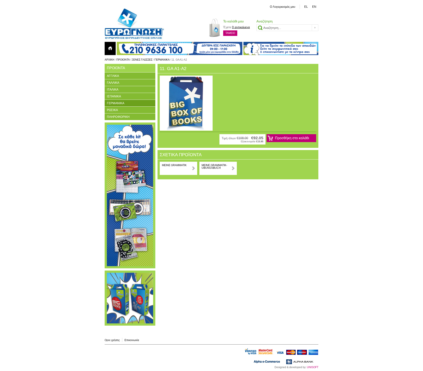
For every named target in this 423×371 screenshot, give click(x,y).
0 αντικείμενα (241, 27)
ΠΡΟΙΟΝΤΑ (123, 59)
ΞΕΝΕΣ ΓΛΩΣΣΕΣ (142, 59)
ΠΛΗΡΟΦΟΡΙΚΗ (118, 117)
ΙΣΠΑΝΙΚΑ (114, 96)
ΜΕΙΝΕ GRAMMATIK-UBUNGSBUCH (214, 166)
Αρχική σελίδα (110, 48)
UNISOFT (312, 367)
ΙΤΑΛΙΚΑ (112, 89)
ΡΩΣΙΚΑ (112, 110)
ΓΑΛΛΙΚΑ (113, 82)
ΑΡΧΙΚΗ (109, 59)
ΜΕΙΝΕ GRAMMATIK (174, 165)
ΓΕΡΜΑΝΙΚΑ (161, 59)
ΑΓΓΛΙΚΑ (113, 76)
